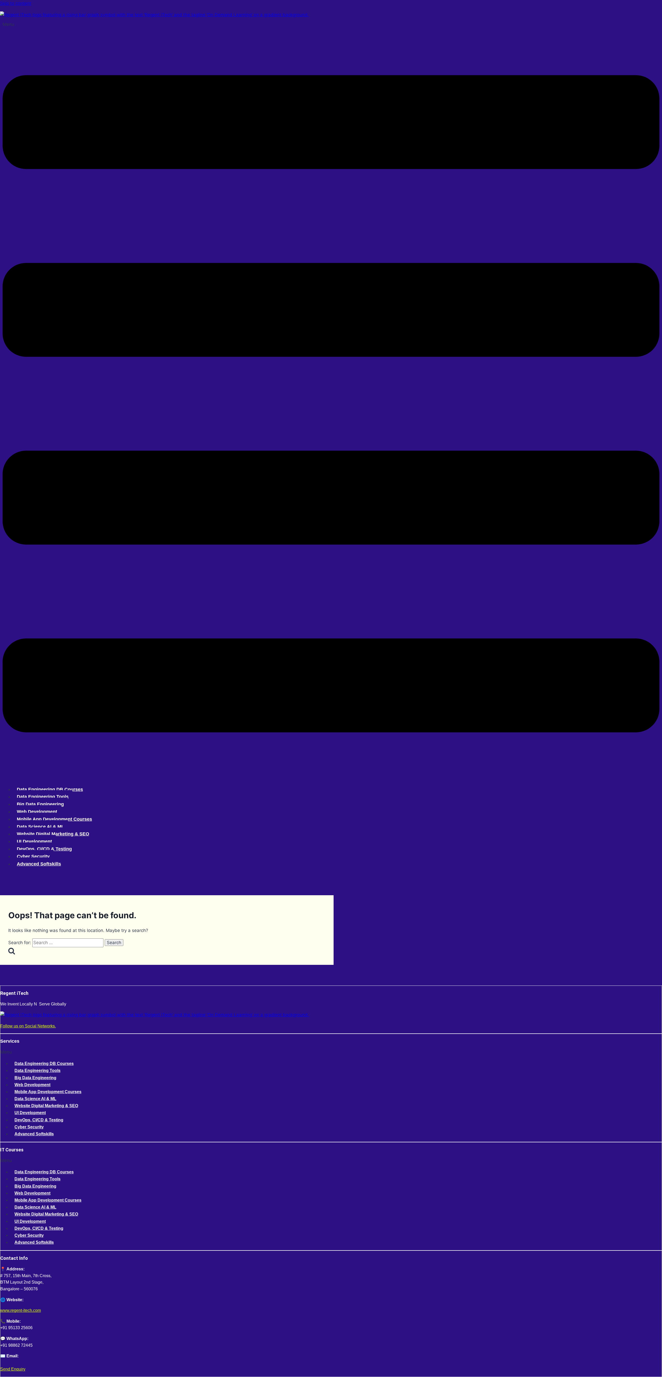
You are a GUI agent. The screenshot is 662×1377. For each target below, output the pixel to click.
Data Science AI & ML (40, 826)
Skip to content (15, 3)
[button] (331, 401)
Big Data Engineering (40, 804)
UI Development (34, 841)
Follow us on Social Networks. (28, 1026)
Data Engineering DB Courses (50, 789)
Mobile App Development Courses (54, 819)
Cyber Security (33, 856)
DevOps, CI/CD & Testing (44, 849)
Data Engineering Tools (43, 796)
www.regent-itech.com (20, 1310)
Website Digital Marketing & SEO (53, 833)
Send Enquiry (12, 1369)
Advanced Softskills (39, 864)
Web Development (37, 811)
